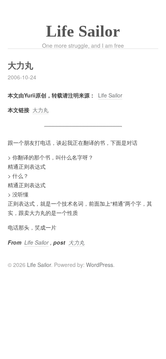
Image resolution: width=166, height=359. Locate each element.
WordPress (99, 264)
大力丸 (40, 110)
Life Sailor (83, 31)
